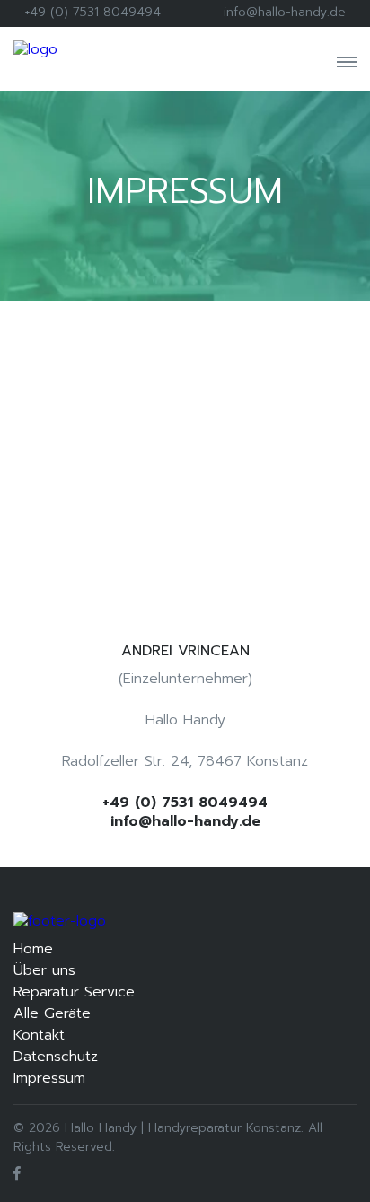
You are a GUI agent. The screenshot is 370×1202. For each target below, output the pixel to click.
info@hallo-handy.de (285, 12)
